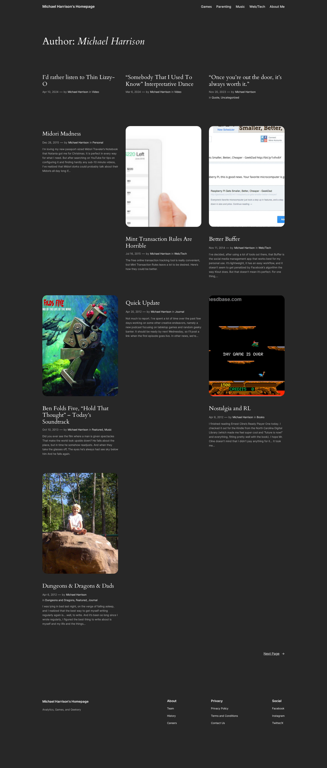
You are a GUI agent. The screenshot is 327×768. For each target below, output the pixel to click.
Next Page (274, 654)
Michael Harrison (78, 91)
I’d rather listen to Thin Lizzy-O (78, 81)
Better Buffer (224, 239)
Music (108, 429)
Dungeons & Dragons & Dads (78, 586)
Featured (97, 429)
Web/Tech (180, 253)
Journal (179, 311)
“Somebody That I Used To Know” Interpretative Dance (160, 81)
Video (95, 91)
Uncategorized (230, 97)
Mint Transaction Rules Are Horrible (159, 242)
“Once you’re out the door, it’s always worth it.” (245, 81)
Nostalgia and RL (230, 408)
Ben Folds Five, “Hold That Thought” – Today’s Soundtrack (75, 415)
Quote (215, 97)
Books (260, 417)
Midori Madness (61, 134)
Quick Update (143, 303)
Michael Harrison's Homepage (68, 6)
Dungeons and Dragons (59, 600)
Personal (98, 142)
